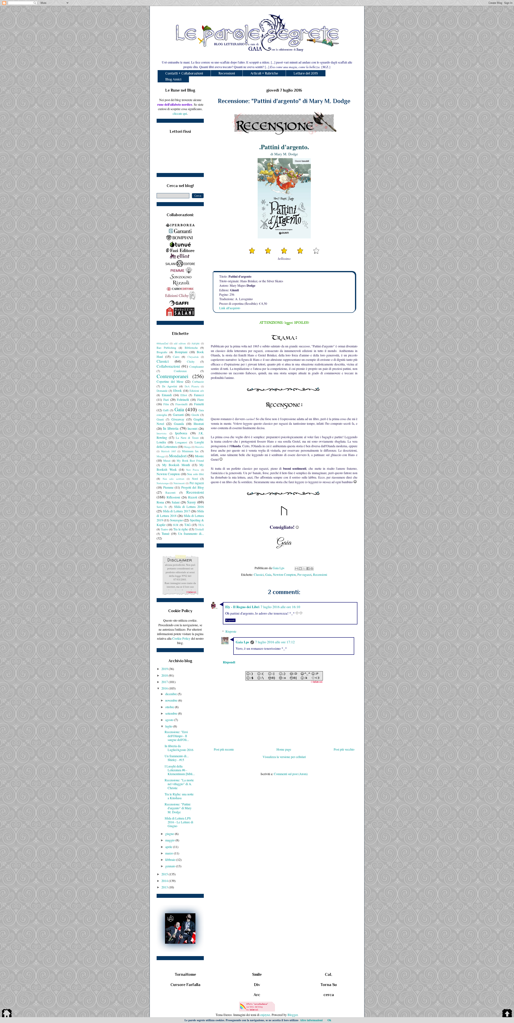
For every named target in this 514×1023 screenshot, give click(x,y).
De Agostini (169, 386)
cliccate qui (180, 113)
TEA (201, 525)
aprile (169, 847)
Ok (329, 1020)
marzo (169, 853)
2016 (165, 688)
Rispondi (230, 620)
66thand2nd (162, 343)
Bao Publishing (166, 348)
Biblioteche (191, 348)
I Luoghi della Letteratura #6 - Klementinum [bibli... (180, 770)
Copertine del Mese (170, 381)
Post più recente (224, 749)
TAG (187, 525)
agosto (169, 720)
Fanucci (199, 395)
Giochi (195, 415)
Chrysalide (193, 357)
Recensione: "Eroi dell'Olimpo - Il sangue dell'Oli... (177, 736)
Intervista (161, 433)
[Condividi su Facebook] (308, 569)
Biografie (162, 352)
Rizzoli (192, 497)
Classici (259, 574)
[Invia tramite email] (297, 569)
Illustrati (199, 423)
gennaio (170, 866)
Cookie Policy (181, 638)
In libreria (171, 428)
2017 (165, 682)
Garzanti (178, 414)
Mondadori (178, 455)
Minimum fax (190, 451)
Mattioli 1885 (168, 451)
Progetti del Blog (192, 487)
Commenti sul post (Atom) (291, 774)
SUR (175, 525)
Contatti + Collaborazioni (184, 73)
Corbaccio (198, 382)
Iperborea (181, 433)
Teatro (164, 529)
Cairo (176, 357)
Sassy (191, 501)
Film (166, 404)
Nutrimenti (179, 483)
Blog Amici (173, 79)
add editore (180, 343)
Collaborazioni (168, 366)
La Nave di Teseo (187, 438)
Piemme (168, 487)
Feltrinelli (183, 399)
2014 (165, 881)
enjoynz (265, 1015)
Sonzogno (176, 520)
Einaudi (167, 395)
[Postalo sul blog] (300, 569)
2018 (165, 675)
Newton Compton (284, 574)
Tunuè (165, 533)
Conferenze (180, 371)
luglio (169, 726)
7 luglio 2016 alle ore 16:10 (280, 607)
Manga (187, 447)
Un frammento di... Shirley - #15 (177, 758)
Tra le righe (180, 529)
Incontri (192, 428)
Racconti (170, 492)
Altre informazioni (311, 1020)
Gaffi (166, 410)
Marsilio (199, 447)
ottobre (170, 707)
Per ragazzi (304, 574)
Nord (195, 479)
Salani (175, 502)
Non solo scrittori (173, 479)
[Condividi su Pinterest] (312, 569)
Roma (160, 502)
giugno (170, 834)
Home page (283, 749)
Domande (162, 391)
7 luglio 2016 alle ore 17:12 (275, 642)
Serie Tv (162, 507)
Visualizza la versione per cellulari (284, 757)
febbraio (170, 859)
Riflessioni (173, 497)
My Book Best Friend (190, 460)
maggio (170, 840)
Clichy (191, 361)
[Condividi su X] (304, 569)
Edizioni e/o (197, 391)
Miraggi (161, 456)
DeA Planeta (192, 386)
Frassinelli (181, 404)
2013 (165, 887)
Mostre (199, 456)
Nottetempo (163, 483)
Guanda (179, 423)
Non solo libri (195, 474)
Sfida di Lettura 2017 (176, 511)
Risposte (230, 631)
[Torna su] (507, 1014)
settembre (171, 713)
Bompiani (181, 352)
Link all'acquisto (229, 308)
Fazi (166, 399)
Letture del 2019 (306, 73)
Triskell (199, 529)
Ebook (177, 390)
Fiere (200, 399)
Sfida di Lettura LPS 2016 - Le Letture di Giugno (179, 822)
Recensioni (226, 73)
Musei (166, 460)
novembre (171, 700)
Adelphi (195, 343)
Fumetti (199, 404)
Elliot (184, 395)
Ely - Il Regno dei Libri (242, 606)
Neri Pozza (192, 470)
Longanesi (181, 442)
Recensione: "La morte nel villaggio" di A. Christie (179, 784)
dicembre (171, 694)
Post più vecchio (344, 749)
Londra (161, 442)
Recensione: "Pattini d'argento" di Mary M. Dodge (178, 808)
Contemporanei (172, 376)
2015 (165, 874)
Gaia (268, 574)
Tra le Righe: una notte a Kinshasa (179, 796)
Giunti (160, 419)
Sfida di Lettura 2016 (189, 506)
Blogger (293, 1015)
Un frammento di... (191, 533)
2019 (165, 669)
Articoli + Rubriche (264, 73)
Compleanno (196, 366)
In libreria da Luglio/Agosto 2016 (179, 748)
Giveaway (177, 419)
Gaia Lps (242, 641)
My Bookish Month (176, 465)
